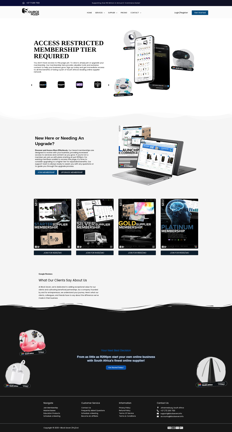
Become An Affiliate (89, 416)
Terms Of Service (126, 413)
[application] (104, 12)
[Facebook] (169, 428)
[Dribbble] (185, 428)
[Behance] (181, 428)
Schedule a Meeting (52, 416)
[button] (181, 12)
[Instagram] (177, 428)
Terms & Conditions (127, 416)
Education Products (52, 413)
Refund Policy (124, 410)
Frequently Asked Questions (93, 410)
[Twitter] (173, 428)
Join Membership (51, 408)
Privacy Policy (124, 408)
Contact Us (86, 408)
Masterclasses (49, 410)
